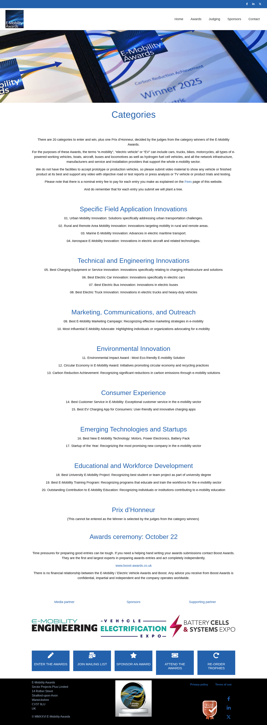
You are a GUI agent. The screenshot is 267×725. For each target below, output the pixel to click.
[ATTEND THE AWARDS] (175, 655)
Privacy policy (199, 684)
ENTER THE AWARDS (50, 664)
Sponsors (234, 19)
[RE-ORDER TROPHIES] (216, 655)
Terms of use (223, 684)
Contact (254, 19)
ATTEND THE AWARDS (175, 666)
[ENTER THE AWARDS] (51, 655)
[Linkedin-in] (253, 4)
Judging (214, 19)
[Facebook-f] (247, 4)
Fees (188, 182)
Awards (196, 19)
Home (179, 19)
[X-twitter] (260, 4)
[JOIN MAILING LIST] (92, 655)
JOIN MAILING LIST (92, 664)
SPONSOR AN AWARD (133, 664)
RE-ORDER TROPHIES (216, 666)
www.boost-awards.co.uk (134, 565)
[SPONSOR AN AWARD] (133, 655)
